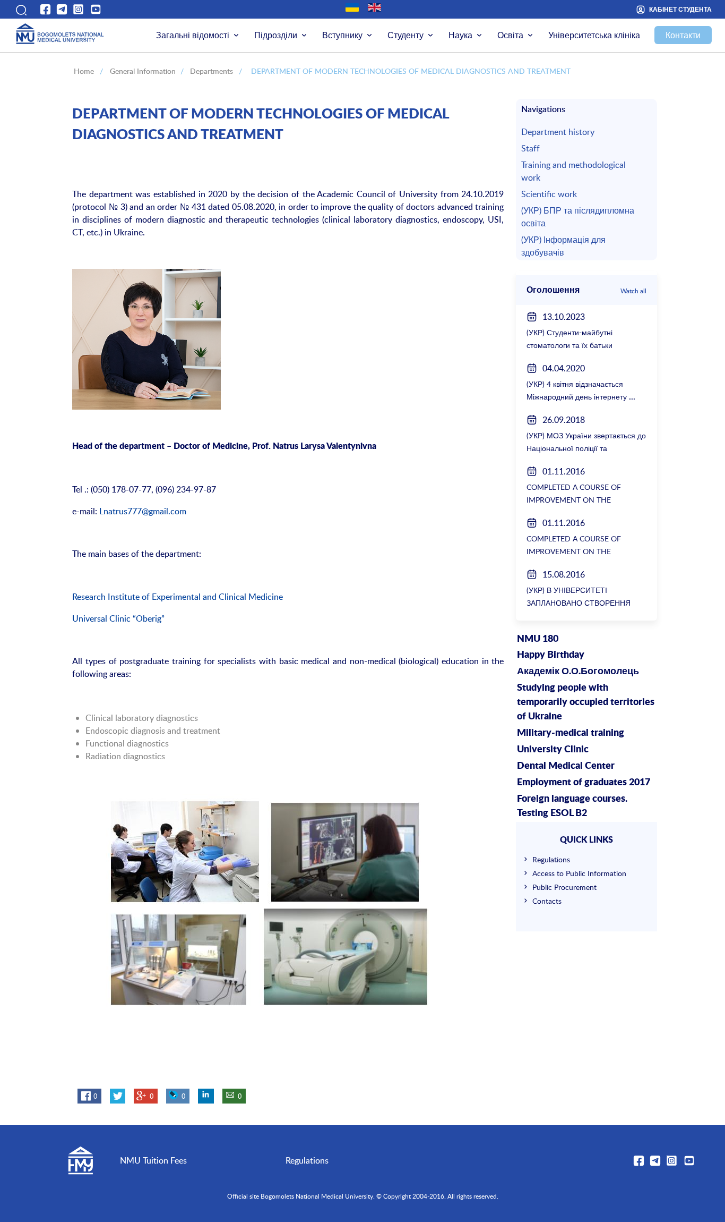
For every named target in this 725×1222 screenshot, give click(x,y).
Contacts (547, 901)
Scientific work (549, 194)
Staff (530, 148)
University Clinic (553, 749)
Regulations (551, 859)
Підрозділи (275, 35)
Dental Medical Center (566, 766)
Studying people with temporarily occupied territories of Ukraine (585, 702)
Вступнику (342, 35)
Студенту (405, 35)
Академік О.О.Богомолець (578, 671)
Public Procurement (564, 887)
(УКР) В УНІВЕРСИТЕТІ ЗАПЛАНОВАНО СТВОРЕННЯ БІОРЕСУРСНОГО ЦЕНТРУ (579, 603)
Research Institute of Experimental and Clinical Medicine (177, 596)
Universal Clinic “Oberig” (118, 618)
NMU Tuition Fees (153, 1160)
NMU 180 (537, 639)
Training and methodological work (573, 171)
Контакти (683, 35)
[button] (20, 9)
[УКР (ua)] (352, 7)
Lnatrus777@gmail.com (142, 511)
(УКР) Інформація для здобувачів (563, 246)
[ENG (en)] (374, 7)
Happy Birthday (550, 655)
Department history (557, 132)
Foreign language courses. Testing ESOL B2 (572, 806)
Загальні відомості (192, 35)
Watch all (633, 290)
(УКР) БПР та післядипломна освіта (577, 217)
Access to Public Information (579, 873)
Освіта (510, 35)
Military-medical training (570, 733)
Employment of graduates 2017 (583, 782)
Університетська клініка (594, 35)
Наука (460, 35)
